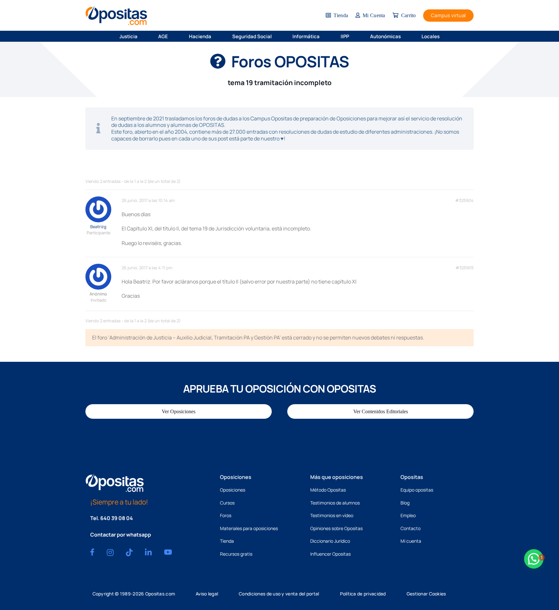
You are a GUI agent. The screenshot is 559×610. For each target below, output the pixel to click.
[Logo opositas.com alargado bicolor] (116, 15)
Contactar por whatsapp (120, 534)
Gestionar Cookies (426, 594)
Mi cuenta (410, 541)
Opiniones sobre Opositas (336, 528)
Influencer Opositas (330, 554)
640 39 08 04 (116, 518)
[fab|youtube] (168, 552)
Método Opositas (328, 490)
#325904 (464, 200)
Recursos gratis (236, 554)
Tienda (227, 541)
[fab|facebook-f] (92, 552)
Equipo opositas (416, 490)
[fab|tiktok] (129, 552)
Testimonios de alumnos (335, 503)
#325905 (464, 268)
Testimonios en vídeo (331, 515)
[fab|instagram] (110, 552)
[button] (142, 36)
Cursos (227, 503)
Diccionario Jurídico (330, 541)
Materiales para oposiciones (249, 528)
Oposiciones (232, 490)
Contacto (410, 528)
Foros (225, 515)
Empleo (408, 515)
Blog (405, 503)
